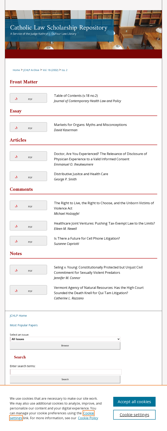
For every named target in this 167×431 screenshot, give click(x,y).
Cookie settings (134, 414)
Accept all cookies (134, 401)
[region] (83, 408)
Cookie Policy (88, 418)
